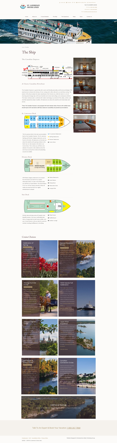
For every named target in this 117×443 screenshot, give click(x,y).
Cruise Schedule (45, 16)
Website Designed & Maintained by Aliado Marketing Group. (81, 438)
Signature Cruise (27, 247)
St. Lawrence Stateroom (84, 73)
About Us (34, 16)
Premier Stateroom (84, 130)
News (81, 16)
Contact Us (89, 16)
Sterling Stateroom (84, 112)
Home (26, 16)
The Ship (55, 16)
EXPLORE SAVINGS (59, 410)
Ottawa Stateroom (84, 92)
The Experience (65, 16)
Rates (74, 16)
